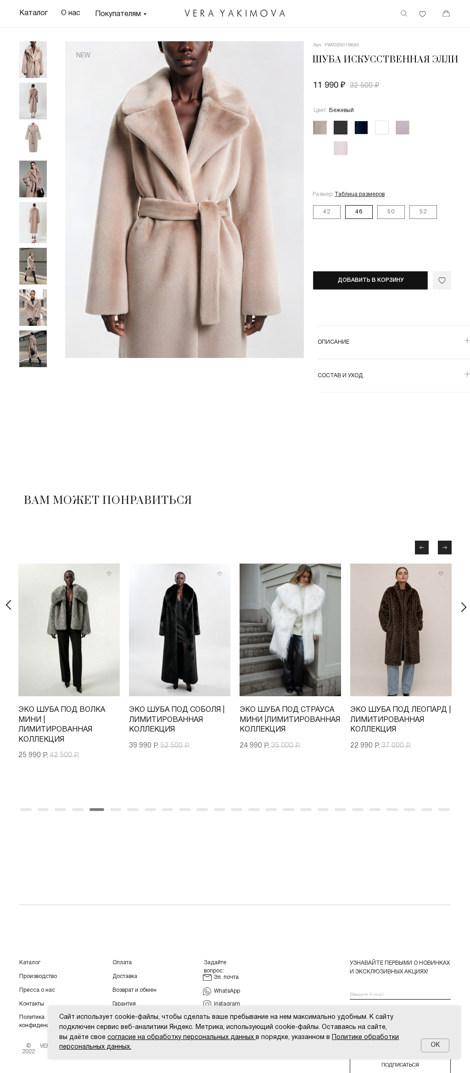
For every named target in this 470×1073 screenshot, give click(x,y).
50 (391, 211)
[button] (360, 194)
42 (326, 211)
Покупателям (118, 14)
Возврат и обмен (134, 990)
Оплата (122, 962)
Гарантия (124, 1003)
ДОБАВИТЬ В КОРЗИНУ (370, 280)
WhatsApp (227, 991)
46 (359, 211)
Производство (38, 976)
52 (423, 211)
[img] (235, 13)
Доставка (124, 976)
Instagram (227, 1003)
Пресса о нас (37, 990)
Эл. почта (226, 977)
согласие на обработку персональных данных (180, 1037)
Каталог (29, 962)
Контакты (31, 1003)
